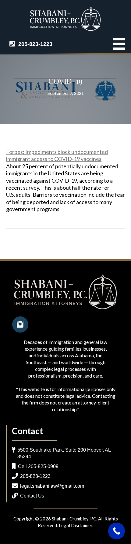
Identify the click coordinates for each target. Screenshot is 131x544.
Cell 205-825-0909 (38, 466)
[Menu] (116, 44)
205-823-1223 (35, 44)
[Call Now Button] (116, 531)
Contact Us (32, 495)
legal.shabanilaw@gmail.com (52, 486)
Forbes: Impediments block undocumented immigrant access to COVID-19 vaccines (57, 155)
